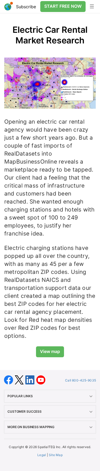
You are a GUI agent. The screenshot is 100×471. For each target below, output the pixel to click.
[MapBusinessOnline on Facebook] (9, 379)
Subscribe (26, 6)
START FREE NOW (63, 6)
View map (50, 351)
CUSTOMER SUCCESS (24, 411)
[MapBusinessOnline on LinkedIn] (30, 379)
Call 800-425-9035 (80, 380)
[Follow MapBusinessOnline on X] (20, 379)
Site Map (56, 455)
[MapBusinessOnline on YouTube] (40, 379)
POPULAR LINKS (20, 396)
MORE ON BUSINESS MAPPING (30, 427)
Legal (41, 455)
